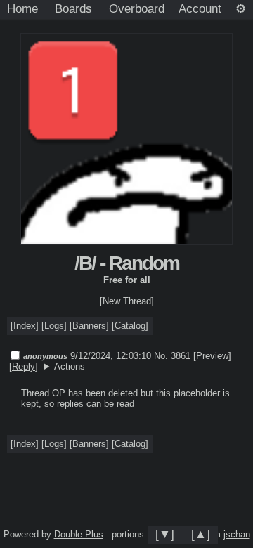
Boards (73, 8)
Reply (23, 366)
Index (24, 325)
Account (200, 8)
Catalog (130, 325)
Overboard (136, 8)
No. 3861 (173, 356)
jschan (236, 534)
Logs (54, 325)
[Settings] (240, 9)
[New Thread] (127, 301)
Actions (69, 366)
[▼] (164, 534)
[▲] (200, 534)
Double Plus (78, 534)
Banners (89, 325)
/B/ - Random (126, 263)
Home (22, 8)
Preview (212, 356)
